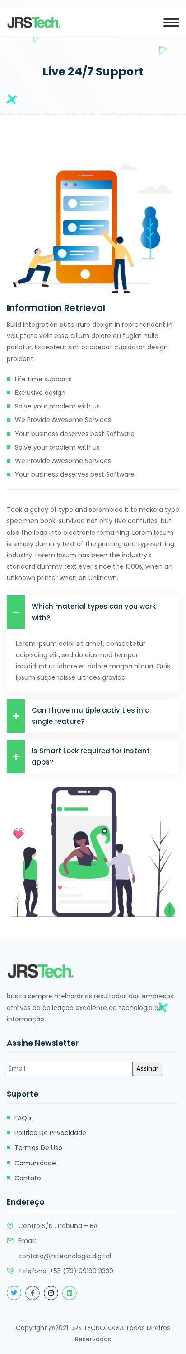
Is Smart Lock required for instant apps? (91, 756)
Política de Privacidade (50, 1132)
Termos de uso (38, 1147)
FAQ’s (23, 1117)
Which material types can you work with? (94, 612)
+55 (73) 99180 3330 (81, 1270)
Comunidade (35, 1163)
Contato (27, 1177)
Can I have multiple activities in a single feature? (91, 715)
